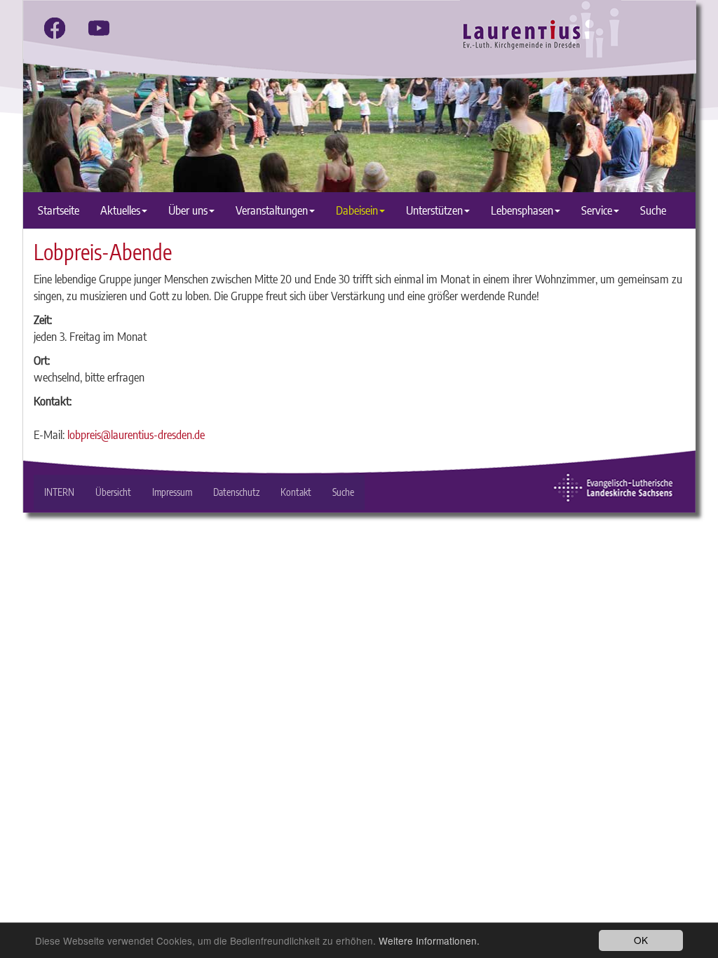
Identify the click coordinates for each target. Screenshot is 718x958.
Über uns (188, 210)
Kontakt (295, 492)
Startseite (58, 210)
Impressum (172, 492)
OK (641, 940)
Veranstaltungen (272, 210)
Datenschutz (236, 492)
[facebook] (55, 28)
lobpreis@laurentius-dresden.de (136, 434)
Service (596, 210)
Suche (653, 210)
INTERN (59, 492)
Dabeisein (357, 210)
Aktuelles (120, 210)
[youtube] (99, 28)
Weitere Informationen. (429, 940)
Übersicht (113, 492)
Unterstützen (434, 210)
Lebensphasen (522, 210)
